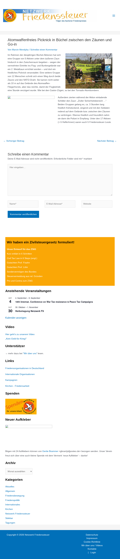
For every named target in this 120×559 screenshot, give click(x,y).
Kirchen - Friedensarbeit (17, 386)
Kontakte (92, 549)
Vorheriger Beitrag (13, 141)
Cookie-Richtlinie (92, 542)
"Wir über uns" (30, 353)
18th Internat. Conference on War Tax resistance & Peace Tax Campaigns (54, 301)
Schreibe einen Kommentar (43, 50)
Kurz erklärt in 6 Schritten (19, 254)
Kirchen (9, 509)
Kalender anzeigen (15, 317)
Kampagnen (11, 380)
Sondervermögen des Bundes (21, 272)
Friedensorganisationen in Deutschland (24, 368)
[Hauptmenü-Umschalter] (114, 15)
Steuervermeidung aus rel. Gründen (24, 276)
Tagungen (10, 523)
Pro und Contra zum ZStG (20, 281)
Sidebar (9, 518)
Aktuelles (9, 486)
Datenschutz (92, 535)
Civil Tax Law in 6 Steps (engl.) (22, 258)
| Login (92, 552)
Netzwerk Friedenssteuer (17, 514)
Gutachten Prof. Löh (17, 267)
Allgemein (10, 491)
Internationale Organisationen (20, 374)
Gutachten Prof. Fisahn (18, 263)
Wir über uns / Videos (92, 545)
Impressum (92, 538)
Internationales (12, 504)
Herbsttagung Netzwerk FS (29, 311)
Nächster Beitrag (107, 141)
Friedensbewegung (14, 496)
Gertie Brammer (50, 451)
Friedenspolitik (12, 500)
